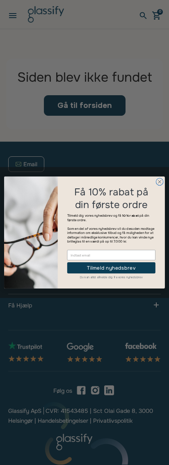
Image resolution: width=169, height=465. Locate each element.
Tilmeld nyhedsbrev (111, 268)
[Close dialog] (159, 182)
